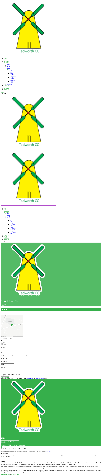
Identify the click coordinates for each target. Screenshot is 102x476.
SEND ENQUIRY (5, 377)
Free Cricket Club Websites (7, 441)
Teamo (9, 444)
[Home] (28, 56)
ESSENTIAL (15, 474)
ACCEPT (5, 474)
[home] (28, 205)
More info (48, 451)
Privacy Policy (29, 378)
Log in (2, 92)
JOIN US (3, 438)
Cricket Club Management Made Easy (10, 440)
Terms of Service (40, 378)
